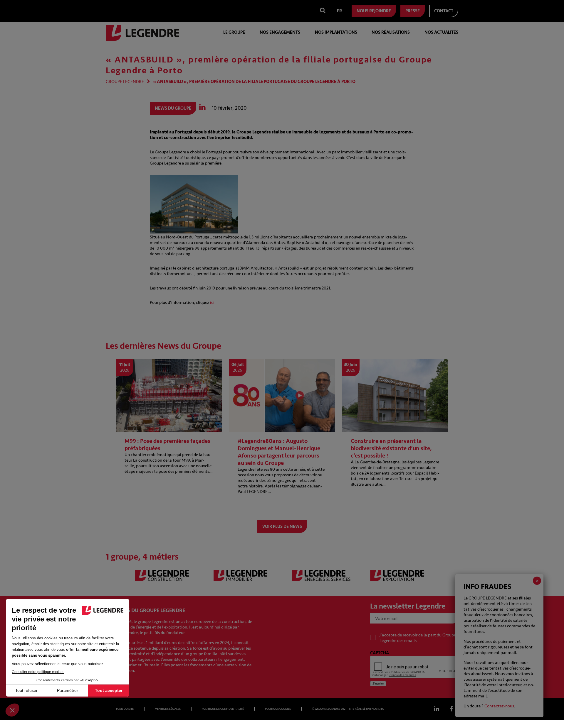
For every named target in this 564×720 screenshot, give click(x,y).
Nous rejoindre (374, 11)
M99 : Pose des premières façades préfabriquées (167, 444)
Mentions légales (168, 709)
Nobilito (378, 709)
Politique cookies (278, 709)
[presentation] (414, 667)
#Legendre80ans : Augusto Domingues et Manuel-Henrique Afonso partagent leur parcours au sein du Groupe (279, 452)
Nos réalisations (391, 32)
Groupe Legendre (125, 81)
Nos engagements (280, 32)
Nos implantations (336, 32)
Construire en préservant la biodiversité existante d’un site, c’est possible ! (391, 448)
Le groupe (234, 32)
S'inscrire (378, 683)
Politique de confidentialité (223, 709)
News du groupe (173, 108)
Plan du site (125, 709)
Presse (412, 11)
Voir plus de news (282, 526)
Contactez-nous (499, 706)
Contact (443, 11)
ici (212, 302)
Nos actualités (441, 32)
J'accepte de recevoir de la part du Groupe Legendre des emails (418, 637)
